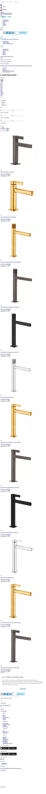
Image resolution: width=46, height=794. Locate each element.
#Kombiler (18, 65)
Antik (3, 103)
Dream (1, 95)
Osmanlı (2, 92)
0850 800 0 (6, 705)
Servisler (4, 24)
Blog (4, 23)
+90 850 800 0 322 (8, 14)
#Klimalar (22, 65)
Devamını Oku (23, 688)
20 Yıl (3, 127)
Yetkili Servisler (9, 13)
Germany (2, 12)
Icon (1, 85)
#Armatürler (13, 65)
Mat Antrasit (4, 105)
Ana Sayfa (5, 67)
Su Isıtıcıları (5, 742)
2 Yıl (3, 126)
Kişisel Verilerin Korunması (15, 768)
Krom (3, 101)
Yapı (3, 1)
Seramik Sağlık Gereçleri (7, 743)
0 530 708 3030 (3, 711)
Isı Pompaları (5, 741)
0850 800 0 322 (10, 43)
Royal (1, 86)
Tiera (1, 87)
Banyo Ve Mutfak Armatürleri (8, 70)
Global (1, 56)
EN (1, 15)
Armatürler (5, 69)
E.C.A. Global (3, 6)
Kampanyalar (5, 19)
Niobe (1, 91)
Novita (1, 84)
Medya (4, 22)
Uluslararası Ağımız (6, 724)
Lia (1, 83)
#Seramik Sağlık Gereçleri (5, 65)
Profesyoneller (5, 723)
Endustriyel (5, 732)
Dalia (1, 90)
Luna (1, 88)
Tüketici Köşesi (6, 20)
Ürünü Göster (3, 175)
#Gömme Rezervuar (28, 65)
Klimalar (4, 738)
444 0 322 (2, 14)
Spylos (1, 82)
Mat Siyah (4, 102)
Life (1, 93)
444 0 (1, 705)
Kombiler (4, 736)
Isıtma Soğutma (9, 1)
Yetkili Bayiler (3, 13)
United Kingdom (3, 9)
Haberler (4, 725)
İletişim (4, 25)
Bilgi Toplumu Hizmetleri (5, 768)
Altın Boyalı (4, 100)
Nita (1, 89)
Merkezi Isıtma (6, 739)
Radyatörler (5, 740)
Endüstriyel (16, 1)
